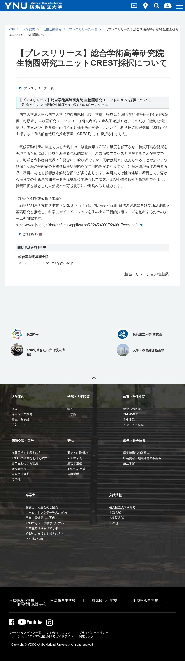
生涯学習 (129, 463)
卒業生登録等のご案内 (40, 517)
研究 (70, 440)
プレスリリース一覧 (83, 29)
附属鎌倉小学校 (21, 600)
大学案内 (29, 29)
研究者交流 (19, 468)
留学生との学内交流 (25, 463)
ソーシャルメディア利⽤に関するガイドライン (42, 636)
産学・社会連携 (134, 440)
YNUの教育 (130, 414)
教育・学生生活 (134, 396)
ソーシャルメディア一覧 (25, 632)
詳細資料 (30, 234)
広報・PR (18, 424)
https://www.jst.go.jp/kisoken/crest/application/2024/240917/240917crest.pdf (76, 225)
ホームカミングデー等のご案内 (46, 512)
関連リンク (86, 636)
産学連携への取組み (136, 452)
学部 (70, 409)
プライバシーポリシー (93, 632)
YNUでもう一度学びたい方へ (45, 523)
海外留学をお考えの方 (26, 452)
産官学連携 (74, 463)
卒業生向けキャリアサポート (45, 528)
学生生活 (129, 419)
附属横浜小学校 (104, 600)
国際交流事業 (20, 474)
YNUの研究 (74, 458)
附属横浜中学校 (145, 600)
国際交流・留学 (23, 440)
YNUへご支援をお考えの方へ (45, 533)
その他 (16, 479)
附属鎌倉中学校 (63, 600)
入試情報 (115, 495)
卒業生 (30, 495)
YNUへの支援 (76, 468)
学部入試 (115, 512)
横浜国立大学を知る (122, 507)
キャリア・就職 (133, 424)
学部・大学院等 (78, 396)
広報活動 (73, 474)
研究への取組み (77, 452)
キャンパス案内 (22, 414)
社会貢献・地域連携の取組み (142, 458)
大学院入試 (116, 517)
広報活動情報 (52, 29)
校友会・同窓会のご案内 (42, 507)
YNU (12, 29)
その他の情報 (34, 539)
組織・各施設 (20, 419)
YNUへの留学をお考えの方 (29, 458)
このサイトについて (60, 632)
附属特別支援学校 (31, 604)
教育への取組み (133, 409)
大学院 (71, 414)
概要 (15, 409)
